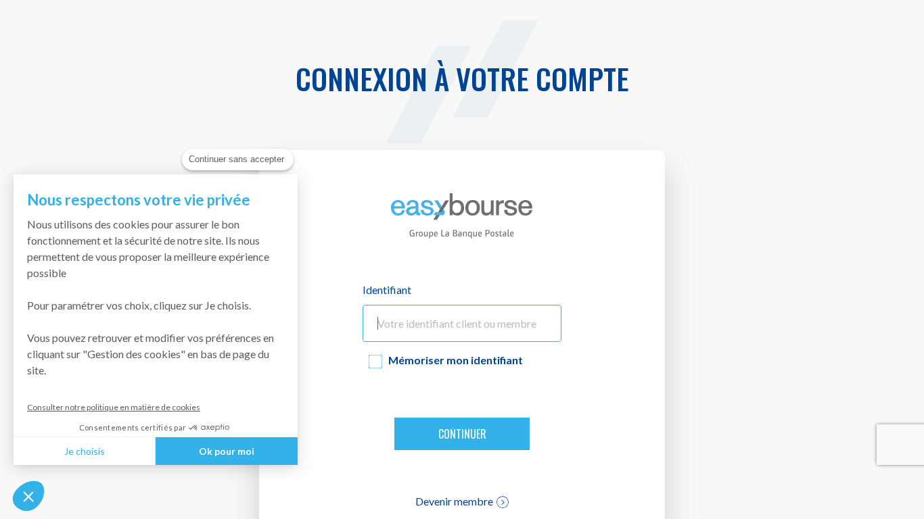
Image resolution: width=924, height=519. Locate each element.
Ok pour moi (226, 451)
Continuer (462, 434)
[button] (28, 496)
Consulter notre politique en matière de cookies (113, 407)
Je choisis (84, 451)
